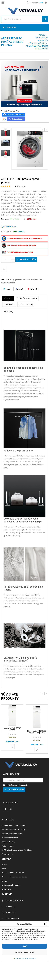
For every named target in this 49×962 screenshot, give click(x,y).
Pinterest (33, 289)
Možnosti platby (7, 846)
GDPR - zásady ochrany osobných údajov (17, 850)
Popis (9, 298)
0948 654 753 (10, 906)
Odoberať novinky (15, 790)
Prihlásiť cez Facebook (16, 114)
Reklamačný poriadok (10, 838)
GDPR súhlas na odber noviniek (16, 785)
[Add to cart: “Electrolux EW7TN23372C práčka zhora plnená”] (37, 749)
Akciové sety (6, 889)
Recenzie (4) (27, 304)
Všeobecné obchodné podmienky (14, 825)
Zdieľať (20, 289)
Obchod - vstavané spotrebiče (13, 873)
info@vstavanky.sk (12, 918)
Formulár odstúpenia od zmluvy (13, 829)
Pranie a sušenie (37, 43)
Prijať (24, 946)
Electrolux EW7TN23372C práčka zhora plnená (36, 732)
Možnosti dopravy (8, 842)
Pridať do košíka (28, 259)
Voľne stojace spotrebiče (41, 39)
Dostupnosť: (5, 219)
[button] (45, 924)
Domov (42, 35)
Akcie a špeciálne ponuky (11, 885)
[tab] (8, 298)
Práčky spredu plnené (17, 280)
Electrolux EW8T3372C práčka (12, 729)
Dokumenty (9, 304)
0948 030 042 (10, 912)
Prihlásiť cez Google (16, 119)
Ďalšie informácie (28, 298)
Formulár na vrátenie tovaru (12, 834)
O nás (4, 869)
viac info (21, 232)
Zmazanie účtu (7, 854)
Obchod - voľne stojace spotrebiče (14, 877)
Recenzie (21, 186)
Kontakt (4, 881)
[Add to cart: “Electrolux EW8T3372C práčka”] (12, 746)
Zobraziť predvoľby (24, 952)
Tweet (8, 289)
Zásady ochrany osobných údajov (24, 958)
